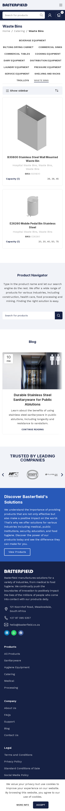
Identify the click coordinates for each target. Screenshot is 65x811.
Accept (40, 805)
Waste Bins (45, 165)
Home (6, 31)
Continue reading (33, 429)
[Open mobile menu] (61, 5)
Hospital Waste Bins (24, 165)
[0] (59, 15)
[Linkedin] (7, 632)
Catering (19, 31)
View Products (17, 551)
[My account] (49, 15)
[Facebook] (21, 632)
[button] (3, 474)
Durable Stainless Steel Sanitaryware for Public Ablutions (32, 399)
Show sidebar (19, 90)
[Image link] (18, 571)
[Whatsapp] (13, 632)
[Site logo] (15, 4)
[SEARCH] (58, 315)
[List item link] (31, 618)
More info (23, 805)
